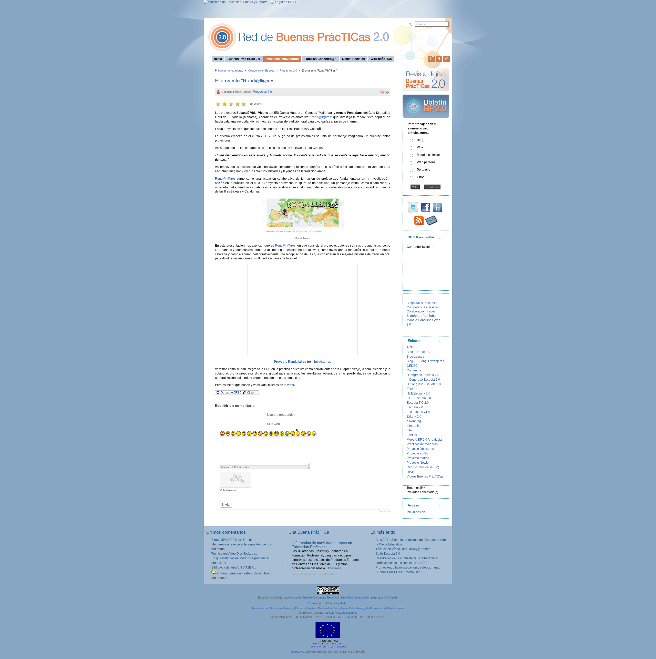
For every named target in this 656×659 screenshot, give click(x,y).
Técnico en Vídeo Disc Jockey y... (234, 553)
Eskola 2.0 (414, 416)
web (290, 385)
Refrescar (230, 490)
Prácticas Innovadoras (229, 70)
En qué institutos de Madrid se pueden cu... (241, 558)
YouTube (429, 316)
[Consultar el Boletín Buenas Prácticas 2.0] (426, 119)
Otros (420, 177)
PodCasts (430, 303)
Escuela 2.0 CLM (418, 412)
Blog (420, 140)
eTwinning (414, 421)
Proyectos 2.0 (288, 70)
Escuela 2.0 (415, 407)
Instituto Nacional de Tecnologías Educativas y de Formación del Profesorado (356, 608)
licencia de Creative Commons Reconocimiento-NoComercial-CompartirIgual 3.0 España (343, 597)
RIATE (411, 472)
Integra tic (413, 426)
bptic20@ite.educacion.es (341, 612)
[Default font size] (439, 58)
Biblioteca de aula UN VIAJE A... (233, 567)
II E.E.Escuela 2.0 (419, 398)
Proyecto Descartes (420, 449)
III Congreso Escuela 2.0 (424, 384)
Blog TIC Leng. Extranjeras (425, 361)
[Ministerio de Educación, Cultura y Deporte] (236, 2)
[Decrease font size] (446, 58)
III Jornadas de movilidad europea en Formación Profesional (322, 545)
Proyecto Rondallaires (290, 361)
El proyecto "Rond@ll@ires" (245, 80)
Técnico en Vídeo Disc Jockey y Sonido (403, 549)
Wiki (420, 147)
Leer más (334, 568)
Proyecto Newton (418, 462)
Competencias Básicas (423, 307)
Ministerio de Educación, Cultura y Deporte (278, 608)
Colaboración (416, 311)
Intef (410, 430)
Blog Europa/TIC (418, 352)
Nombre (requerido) (281, 415)
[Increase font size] (431, 58)
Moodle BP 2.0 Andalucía (424, 439)
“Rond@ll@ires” (321, 117)
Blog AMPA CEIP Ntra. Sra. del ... (234, 540)
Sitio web (273, 424)
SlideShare (414, 316)
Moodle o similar (428, 155)
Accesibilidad (336, 603)
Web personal (426, 162)
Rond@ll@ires (225, 178)
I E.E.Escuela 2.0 (418, 393)
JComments (383, 511)
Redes (431, 311)
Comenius (414, 370)
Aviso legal (315, 603)
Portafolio (423, 169)
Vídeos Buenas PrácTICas (425, 476)
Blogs (411, 303)
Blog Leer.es (415, 356)
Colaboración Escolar (261, 70)
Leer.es (412, 435)
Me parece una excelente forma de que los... (242, 544)
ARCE (411, 347)
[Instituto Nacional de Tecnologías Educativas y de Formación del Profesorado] (282, 2)
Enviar (226, 504)
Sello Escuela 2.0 (388, 553)
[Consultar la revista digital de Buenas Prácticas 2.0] (426, 93)
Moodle (412, 320)
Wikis (419, 303)
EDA (410, 389)
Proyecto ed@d (417, 453)
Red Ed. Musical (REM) (423, 467)
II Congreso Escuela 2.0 (423, 379)
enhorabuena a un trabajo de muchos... (244, 573)
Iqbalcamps (322, 361)
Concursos (425, 320)
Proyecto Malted (418, 458)
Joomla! (295, 651)
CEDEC (412, 366)
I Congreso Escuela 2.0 (423, 375)
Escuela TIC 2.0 (418, 402)
